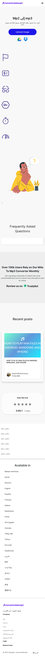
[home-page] (12, 3)
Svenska (8, 528)
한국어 (7, 573)
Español (8, 494)
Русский (8, 545)
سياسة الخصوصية (8, 630)
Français (8, 500)
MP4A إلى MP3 (5, 454)
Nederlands (9, 511)
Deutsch (8, 483)
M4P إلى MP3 (5, 439)
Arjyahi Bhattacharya (20, 373)
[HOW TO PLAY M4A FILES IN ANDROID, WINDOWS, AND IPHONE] (22, 345)
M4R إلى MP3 (5, 444)
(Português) (9, 522)
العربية (7, 556)
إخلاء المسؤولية (7, 638)
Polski (7, 517)
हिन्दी (6, 562)
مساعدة (5, 623)
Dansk (7, 477)
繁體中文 (8, 590)
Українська (9, 551)
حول (4, 619)
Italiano (7, 505)
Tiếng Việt (9, 534)
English (7, 488)
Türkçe (7, 539)
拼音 (6, 585)
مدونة (4, 626)
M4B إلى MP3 (5, 434)
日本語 (7, 579)
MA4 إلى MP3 (5, 449)
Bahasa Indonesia (11, 471)
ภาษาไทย (8, 568)
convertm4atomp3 (21, 652)
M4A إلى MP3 (5, 429)
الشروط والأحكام (8, 634)
